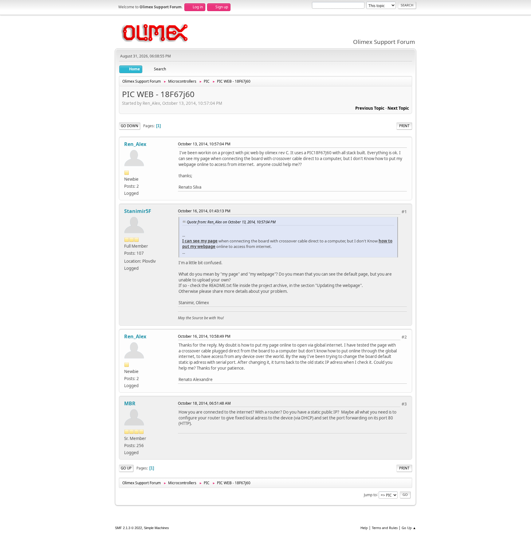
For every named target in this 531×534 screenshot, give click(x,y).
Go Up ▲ (409, 527)
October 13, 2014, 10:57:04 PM (204, 144)
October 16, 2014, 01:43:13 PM (204, 211)
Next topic (398, 108)
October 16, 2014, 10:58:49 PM (204, 336)
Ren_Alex (135, 144)
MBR (130, 403)
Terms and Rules (385, 527)
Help (364, 527)
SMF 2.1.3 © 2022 (128, 528)
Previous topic (369, 108)
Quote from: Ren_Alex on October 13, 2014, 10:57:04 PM (231, 221)
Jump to (370, 494)
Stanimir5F (137, 211)
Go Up (126, 468)
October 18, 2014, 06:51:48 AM (204, 403)
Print (404, 126)
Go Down (129, 126)
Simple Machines (156, 528)
